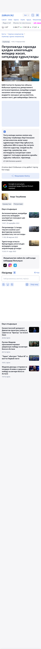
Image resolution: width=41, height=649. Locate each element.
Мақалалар (37, 20)
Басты (4, 34)
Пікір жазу (34, 284)
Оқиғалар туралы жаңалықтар (13, 36)
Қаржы (16, 20)
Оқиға (22, 20)
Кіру (37, 273)
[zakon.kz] (8, 15)
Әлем (10, 20)
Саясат (4, 20)
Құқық (29, 20)
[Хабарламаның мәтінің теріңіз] (20, 279)
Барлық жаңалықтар (15, 34)
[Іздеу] (33, 15)
